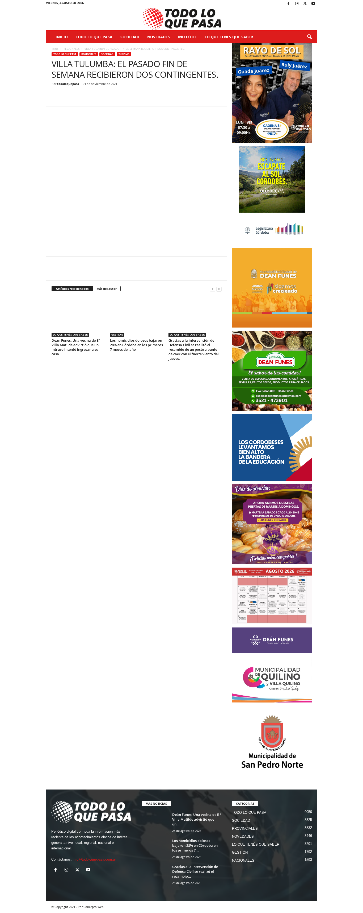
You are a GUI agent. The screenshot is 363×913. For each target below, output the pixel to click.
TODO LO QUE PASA (94, 36)
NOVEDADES (158, 36)
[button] (309, 37)
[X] (305, 4)
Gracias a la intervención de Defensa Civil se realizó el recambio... (195, 871)
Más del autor (106, 289)
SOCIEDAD (129, 36)
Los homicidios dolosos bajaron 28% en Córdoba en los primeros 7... (195, 845)
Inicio (62, 36)
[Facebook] (288, 4)
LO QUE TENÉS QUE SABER (229, 36)
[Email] (105, 98)
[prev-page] (212, 289)
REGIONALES (71, 49)
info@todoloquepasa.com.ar (94, 859)
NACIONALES (243, 860)
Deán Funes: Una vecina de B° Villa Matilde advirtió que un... (196, 819)
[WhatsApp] (81, 98)
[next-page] (219, 289)
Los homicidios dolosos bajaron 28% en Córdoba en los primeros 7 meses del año (136, 345)
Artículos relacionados (72, 289)
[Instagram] (297, 4)
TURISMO (124, 54)
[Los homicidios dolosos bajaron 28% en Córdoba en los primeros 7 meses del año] (136, 317)
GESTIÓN (117, 334)
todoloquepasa (68, 84)
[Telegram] (93, 98)
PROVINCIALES (245, 829)
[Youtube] (313, 4)
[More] (130, 98)
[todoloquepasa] (181, 19)
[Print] (118, 98)
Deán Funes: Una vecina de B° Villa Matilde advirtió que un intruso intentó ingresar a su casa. (76, 347)
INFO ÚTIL (187, 36)
